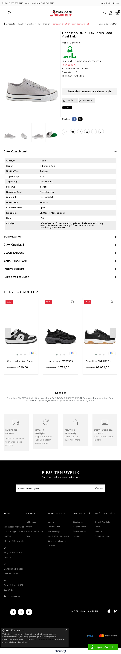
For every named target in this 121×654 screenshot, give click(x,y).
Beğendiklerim (79, 527)
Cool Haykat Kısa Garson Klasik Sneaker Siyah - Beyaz (21, 361)
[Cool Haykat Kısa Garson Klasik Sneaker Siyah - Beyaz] (21, 327)
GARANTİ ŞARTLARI (15, 260)
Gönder (98, 488)
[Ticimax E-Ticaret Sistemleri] (60, 651)
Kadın (31, 398)
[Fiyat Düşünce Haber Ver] (94, 131)
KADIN (78, 398)
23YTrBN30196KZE (64, 398)
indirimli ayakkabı (38, 400)
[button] (17, 354)
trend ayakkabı (87, 400)
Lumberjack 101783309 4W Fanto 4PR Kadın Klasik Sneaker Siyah (60, 361)
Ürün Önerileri (14, 244)
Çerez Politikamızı (45, 639)
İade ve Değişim (54, 531)
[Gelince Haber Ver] (101, 131)
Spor (37, 398)
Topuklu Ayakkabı (102, 536)
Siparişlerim (78, 522)
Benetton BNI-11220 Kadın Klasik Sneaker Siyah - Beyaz (100, 361)
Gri (53, 398)
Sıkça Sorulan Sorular (35, 531)
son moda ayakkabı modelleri (63, 400)
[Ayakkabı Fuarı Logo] (60, 13)
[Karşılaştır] (80, 131)
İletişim (116, 3)
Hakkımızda (31, 522)
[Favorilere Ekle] (65, 132)
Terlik (97, 527)
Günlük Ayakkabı (102, 522)
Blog (28, 536)
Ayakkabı (46, 398)
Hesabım (77, 536)
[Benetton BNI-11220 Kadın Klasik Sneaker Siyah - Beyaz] (100, 327)
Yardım (51, 522)
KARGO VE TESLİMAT (16, 277)
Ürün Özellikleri (15, 151)
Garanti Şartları (54, 527)
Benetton (12, 398)
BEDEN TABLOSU (14, 252)
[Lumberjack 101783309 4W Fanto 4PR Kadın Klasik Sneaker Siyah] (60, 327)
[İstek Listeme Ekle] (72, 131)
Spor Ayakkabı (90, 398)
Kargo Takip (105, 3)
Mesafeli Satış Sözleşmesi (58, 536)
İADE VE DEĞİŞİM (14, 269)
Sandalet (99, 531)
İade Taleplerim (79, 531)
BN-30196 (23, 398)
